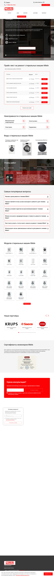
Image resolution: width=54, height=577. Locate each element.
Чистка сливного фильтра (11, 92)
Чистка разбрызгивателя (11, 87)
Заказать (44, 83)
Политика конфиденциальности (22, 575)
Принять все (48, 573)
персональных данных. (37, 55)
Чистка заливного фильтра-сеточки (13, 83)
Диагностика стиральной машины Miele (14, 78)
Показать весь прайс (27, 107)
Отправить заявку (27, 52)
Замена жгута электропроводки (12, 101)
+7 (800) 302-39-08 (10, 5)
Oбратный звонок (21, 16)
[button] (46, 315)
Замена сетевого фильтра (11, 97)
